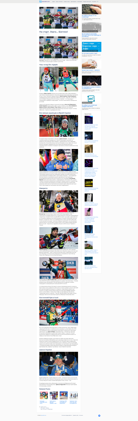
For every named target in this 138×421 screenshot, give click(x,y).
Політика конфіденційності (67, 415)
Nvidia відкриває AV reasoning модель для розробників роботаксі (91, 190)
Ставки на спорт (67, 1)
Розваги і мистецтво (87, 1)
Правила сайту (75, 415)
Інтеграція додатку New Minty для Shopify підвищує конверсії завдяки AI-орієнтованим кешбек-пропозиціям (91, 219)
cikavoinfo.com (43, 415)
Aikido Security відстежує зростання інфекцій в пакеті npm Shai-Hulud (91, 267)
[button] (98, 1)
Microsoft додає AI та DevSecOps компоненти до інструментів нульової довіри (91, 155)
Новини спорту (43, 406)
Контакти (81, 415)
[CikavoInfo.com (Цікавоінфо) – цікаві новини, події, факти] (44, 1)
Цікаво (53, 1)
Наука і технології (59, 1)
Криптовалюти (73, 1)
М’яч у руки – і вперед (45, 407)
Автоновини (79, 1)
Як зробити (94, 1)
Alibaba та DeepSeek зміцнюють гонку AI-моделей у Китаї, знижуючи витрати (91, 204)
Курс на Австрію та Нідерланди (46, 409)
